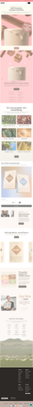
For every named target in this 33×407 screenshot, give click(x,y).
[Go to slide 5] (2, 346)
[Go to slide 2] (0, 346)
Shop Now (1, 400)
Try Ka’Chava (3, 72)
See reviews (5, 390)
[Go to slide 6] (3, 346)
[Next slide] (0, 297)
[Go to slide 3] (1, 346)
